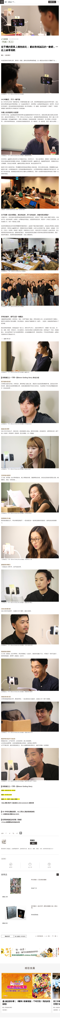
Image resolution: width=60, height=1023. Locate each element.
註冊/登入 (52, 2)
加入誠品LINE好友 (20, 936)
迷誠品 (32, 840)
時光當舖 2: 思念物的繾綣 (38, 879)
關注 (33, 843)
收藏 (5, 41)
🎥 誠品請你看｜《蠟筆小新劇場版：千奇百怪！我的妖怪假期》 (26, 1002)
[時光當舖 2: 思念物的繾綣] (15, 886)
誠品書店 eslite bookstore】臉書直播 (23, 803)
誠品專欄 (3, 858)
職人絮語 (4, 1009)
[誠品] (10, 1)
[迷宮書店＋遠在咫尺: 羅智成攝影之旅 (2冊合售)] (15, 912)
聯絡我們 (7, 936)
